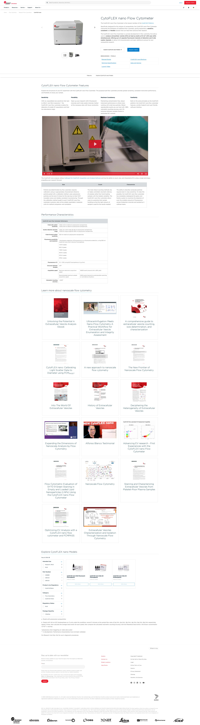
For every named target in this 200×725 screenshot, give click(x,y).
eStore (180, 2)
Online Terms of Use (136, 665)
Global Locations (105, 662)
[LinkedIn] (137, 683)
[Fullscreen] (146, 173)
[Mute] (138, 173)
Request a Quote (190, 2)
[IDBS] (88, 720)
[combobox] (98, 2)
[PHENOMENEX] (160, 720)
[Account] (188, 7)
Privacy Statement (136, 671)
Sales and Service (136, 63)
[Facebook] (131, 683)
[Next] (94, 27)
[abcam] (34, 720)
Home (5, 12)
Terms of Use (50, 676)
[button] (47, 2)
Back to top (154, 648)
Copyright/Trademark (136, 656)
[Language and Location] (193, 7)
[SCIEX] (178, 720)
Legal (132, 662)
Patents (133, 668)
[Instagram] (134, 683)
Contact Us (104, 659)
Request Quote (106, 59)
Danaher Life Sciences (137, 677)
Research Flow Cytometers (25, 12)
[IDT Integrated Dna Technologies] (106, 721)
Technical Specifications (109, 63)
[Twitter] (140, 683)
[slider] (93, 173)
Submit (45, 681)
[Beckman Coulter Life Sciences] (10, 2)
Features (89, 75)
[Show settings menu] (142, 173)
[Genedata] (70, 720)
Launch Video (106, 66)
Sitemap (133, 674)
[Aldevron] (52, 720)
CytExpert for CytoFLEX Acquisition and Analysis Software (82, 178)
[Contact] (183, 7)
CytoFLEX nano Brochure (138, 59)
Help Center (104, 665)
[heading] (43, 564)
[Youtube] (143, 683)
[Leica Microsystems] (124, 721)
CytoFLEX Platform (148, 23)
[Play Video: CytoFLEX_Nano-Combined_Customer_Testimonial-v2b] (95, 144)
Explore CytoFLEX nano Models (104, 75)
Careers (103, 656)
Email (43, 663)
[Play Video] (44, 173)
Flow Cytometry (13, 12)
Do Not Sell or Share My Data (138, 659)
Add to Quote (77, 584)
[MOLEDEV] (142, 720)
